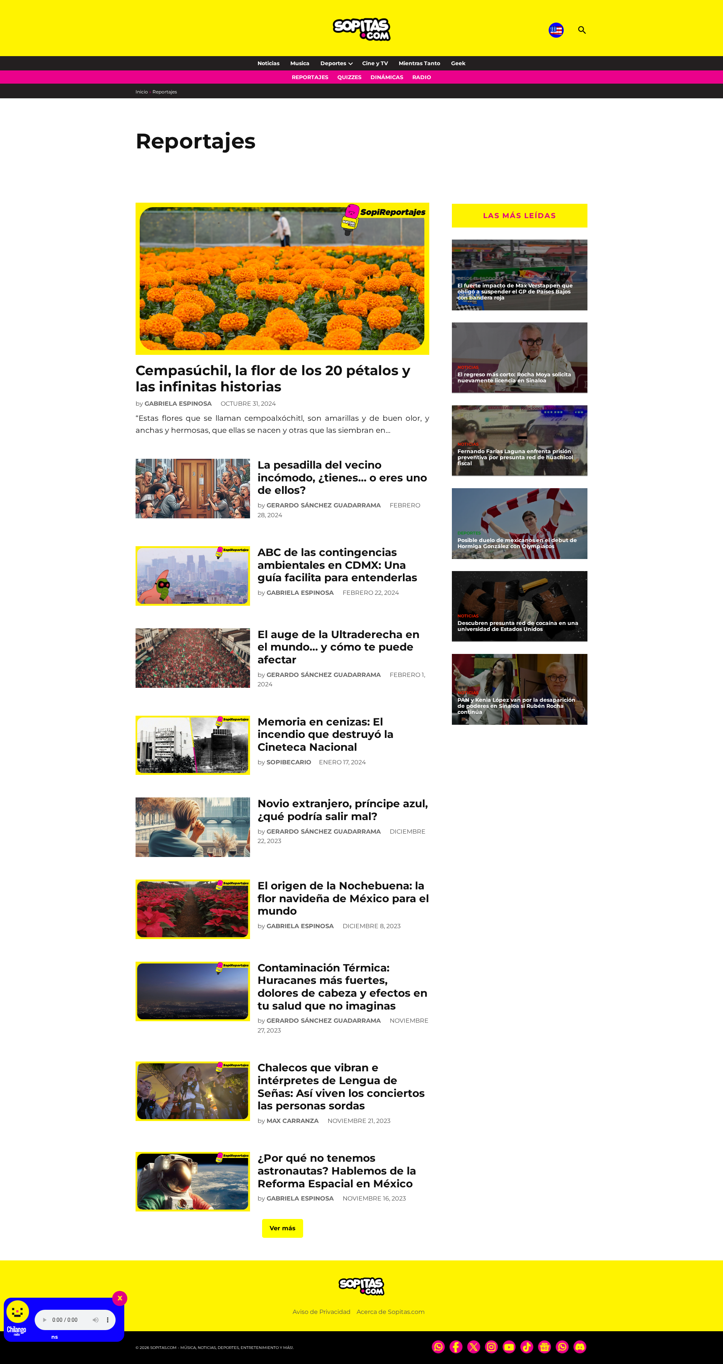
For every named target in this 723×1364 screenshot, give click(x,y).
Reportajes (310, 77)
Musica (300, 63)
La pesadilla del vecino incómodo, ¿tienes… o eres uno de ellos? (342, 477)
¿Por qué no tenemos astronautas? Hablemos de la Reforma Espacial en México (337, 1171)
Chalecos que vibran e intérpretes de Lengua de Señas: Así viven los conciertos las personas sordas (341, 1086)
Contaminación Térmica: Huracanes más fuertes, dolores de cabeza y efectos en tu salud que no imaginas (342, 986)
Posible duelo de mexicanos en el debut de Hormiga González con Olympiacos (517, 543)
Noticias (268, 63)
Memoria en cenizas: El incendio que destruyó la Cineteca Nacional (326, 734)
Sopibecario (289, 762)
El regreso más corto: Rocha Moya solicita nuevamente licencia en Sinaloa (514, 377)
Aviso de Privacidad (322, 1311)
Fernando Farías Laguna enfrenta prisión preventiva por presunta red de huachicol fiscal (515, 457)
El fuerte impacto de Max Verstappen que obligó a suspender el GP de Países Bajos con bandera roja (515, 291)
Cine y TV (375, 63)
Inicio (142, 92)
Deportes (333, 63)
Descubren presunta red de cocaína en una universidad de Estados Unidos (518, 626)
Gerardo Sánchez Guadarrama (324, 505)
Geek (458, 63)
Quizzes (349, 77)
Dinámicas (387, 77)
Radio (421, 77)
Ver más (283, 1228)
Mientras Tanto (419, 63)
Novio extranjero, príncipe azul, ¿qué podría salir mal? (343, 810)
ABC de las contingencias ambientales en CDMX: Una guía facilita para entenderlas (337, 565)
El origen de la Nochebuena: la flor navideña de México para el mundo (343, 898)
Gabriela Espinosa (178, 403)
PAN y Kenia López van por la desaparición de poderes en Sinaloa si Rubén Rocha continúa (516, 706)
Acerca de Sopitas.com (391, 1311)
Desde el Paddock (480, 278)
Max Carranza (293, 1120)
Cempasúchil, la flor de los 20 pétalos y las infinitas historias (273, 378)
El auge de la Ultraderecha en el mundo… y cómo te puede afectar (338, 647)
